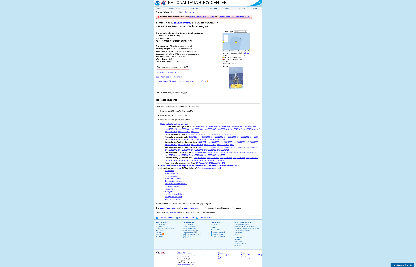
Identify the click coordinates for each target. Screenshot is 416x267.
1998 (175, 129)
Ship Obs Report (160, 230)
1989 (228, 126)
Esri (246, 51)
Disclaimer (221, 253)
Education (212, 8)
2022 (184, 132)
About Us (237, 239)
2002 (193, 129)
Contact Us (237, 245)
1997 (171, 129)
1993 (246, 126)
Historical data (166, 124)
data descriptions (180, 124)
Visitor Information (240, 243)
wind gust (169, 191)
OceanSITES (238, 232)
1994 (250, 126)
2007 (214, 129)
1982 (198, 126)
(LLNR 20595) (182, 22)
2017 (258, 129)
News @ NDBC (215, 230)
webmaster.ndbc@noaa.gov (185, 265)
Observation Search (161, 226)
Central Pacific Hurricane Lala (202, 17)
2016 (253, 129)
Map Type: (229, 31)
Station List (189, 12)
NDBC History (238, 241)
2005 (206, 129)
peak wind (169, 189)
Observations (174, 8)
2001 (188, 129)
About (255, 8)
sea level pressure (172, 186)
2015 (249, 129)
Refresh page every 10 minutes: (169, 93)
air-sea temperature (173, 178)
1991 (237, 126)
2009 (223, 129)
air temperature (171, 173)
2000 (184, 129)
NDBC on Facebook (166, 217)
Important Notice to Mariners (169, 77)
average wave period (173, 196)
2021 (180, 132)
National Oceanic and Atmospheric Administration (192, 255)
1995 (254, 126)
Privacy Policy (245, 253)
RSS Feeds (159, 234)
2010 (227, 129)
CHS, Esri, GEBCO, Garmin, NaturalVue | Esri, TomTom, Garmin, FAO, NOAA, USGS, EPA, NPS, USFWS (230, 51)
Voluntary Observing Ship (190, 230)
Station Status (187, 236)
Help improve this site (402, 265)
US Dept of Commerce (184, 253)
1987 (220, 126)
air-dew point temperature (176, 183)
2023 (188, 132)
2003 (197, 129)
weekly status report (167, 208)
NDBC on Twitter (205, 217)
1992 (241, 126)
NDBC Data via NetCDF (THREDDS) (245, 226)
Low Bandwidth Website (241, 224)
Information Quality (224, 255)
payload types (173, 212)
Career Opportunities (247, 259)
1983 (202, 126)
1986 (215, 126)
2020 (175, 132)
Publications (186, 238)
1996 (167, 129)
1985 (211, 126)
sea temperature (171, 176)
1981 (194, 126)
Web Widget (159, 236)
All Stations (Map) (161, 224)
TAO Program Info (188, 224)
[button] (226, 36)
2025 (197, 132)
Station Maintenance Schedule (192, 234)
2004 (201, 129)
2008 (219, 129)
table (179, 168)
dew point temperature (174, 181)
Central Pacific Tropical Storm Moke (234, 17)
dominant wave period (174, 199)
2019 (171, 132)
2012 (236, 129)
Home (159, 8)
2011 (232, 129)
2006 (210, 129)
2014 (245, 129)
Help (219, 257)
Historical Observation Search (165, 228)
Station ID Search (163, 12)
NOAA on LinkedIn (186, 217)
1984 (207, 126)
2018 (167, 132)
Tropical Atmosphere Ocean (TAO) (244, 230)
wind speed (169, 170)
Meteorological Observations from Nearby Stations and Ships (181, 81)
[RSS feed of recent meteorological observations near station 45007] (207, 81)
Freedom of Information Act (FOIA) (251, 255)
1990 (233, 126)
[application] (236, 42)
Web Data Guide (188, 232)
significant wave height (174, 194)
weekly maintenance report (195, 208)
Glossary (221, 259)
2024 (193, 132)
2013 (240, 129)
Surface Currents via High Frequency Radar (247, 228)
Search (241, 8)
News (227, 8)
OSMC (236, 234)
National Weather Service (185, 257)
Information (193, 8)
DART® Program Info (189, 226)
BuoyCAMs (159, 232)
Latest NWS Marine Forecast (167, 72)
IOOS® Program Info (189, 228)
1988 (224, 126)
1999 (180, 129)
